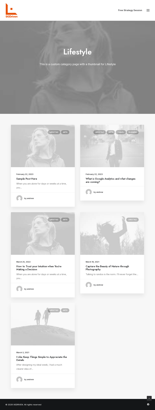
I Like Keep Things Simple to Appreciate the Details (41, 358)
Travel (121, 132)
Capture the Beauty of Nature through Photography (107, 267)
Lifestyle (54, 132)
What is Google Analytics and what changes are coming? (110, 180)
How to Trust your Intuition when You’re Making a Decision (38, 267)
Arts (65, 132)
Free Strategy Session (130, 10)
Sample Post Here (26, 179)
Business (133, 132)
